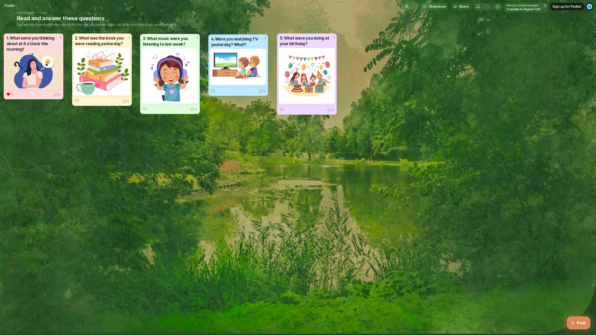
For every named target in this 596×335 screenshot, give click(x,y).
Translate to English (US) (523, 9)
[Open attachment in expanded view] (33, 71)
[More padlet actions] (497, 6)
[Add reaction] (77, 101)
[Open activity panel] (478, 6)
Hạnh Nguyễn (26, 12)
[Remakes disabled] (487, 6)
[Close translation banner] (545, 5)
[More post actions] (60, 37)
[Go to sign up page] (589, 6)
